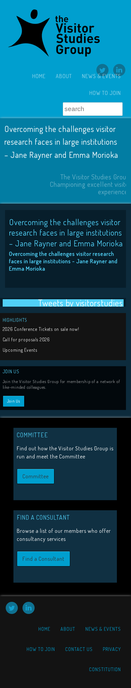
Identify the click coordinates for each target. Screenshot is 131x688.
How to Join (105, 93)
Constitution (105, 669)
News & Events (101, 76)
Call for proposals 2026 (26, 339)
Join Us (13, 401)
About (64, 76)
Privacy (112, 649)
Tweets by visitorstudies (80, 303)
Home (39, 76)
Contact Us (79, 649)
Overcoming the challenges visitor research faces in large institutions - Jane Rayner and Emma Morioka (63, 261)
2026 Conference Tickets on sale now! (41, 329)
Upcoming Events (20, 350)
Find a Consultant (43, 558)
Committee (36, 476)
